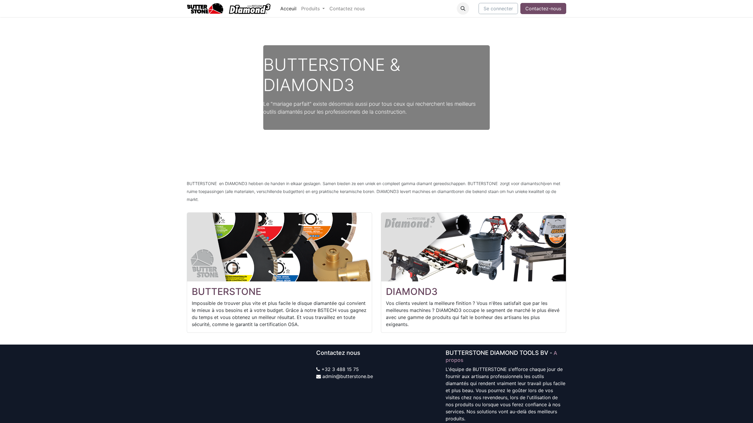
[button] (463, 8)
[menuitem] (288, 8)
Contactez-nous (543, 8)
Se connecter (498, 8)
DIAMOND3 (412, 291)
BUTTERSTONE (226, 291)
